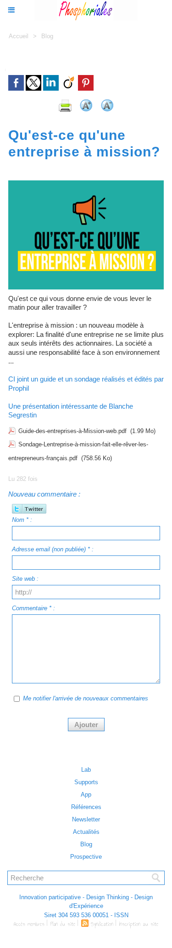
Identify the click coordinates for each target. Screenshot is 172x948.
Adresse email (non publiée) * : (53, 549)
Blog (47, 36)
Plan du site (62, 924)
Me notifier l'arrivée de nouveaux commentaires (85, 698)
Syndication (102, 924)
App (86, 794)
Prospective (86, 856)
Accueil (18, 36)
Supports (86, 782)
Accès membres (29, 924)
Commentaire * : (33, 608)
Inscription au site (138, 924)
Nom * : (22, 519)
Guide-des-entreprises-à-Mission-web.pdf (72, 431)
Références (86, 806)
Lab (86, 769)
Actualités (86, 831)
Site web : (25, 578)
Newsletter (86, 819)
